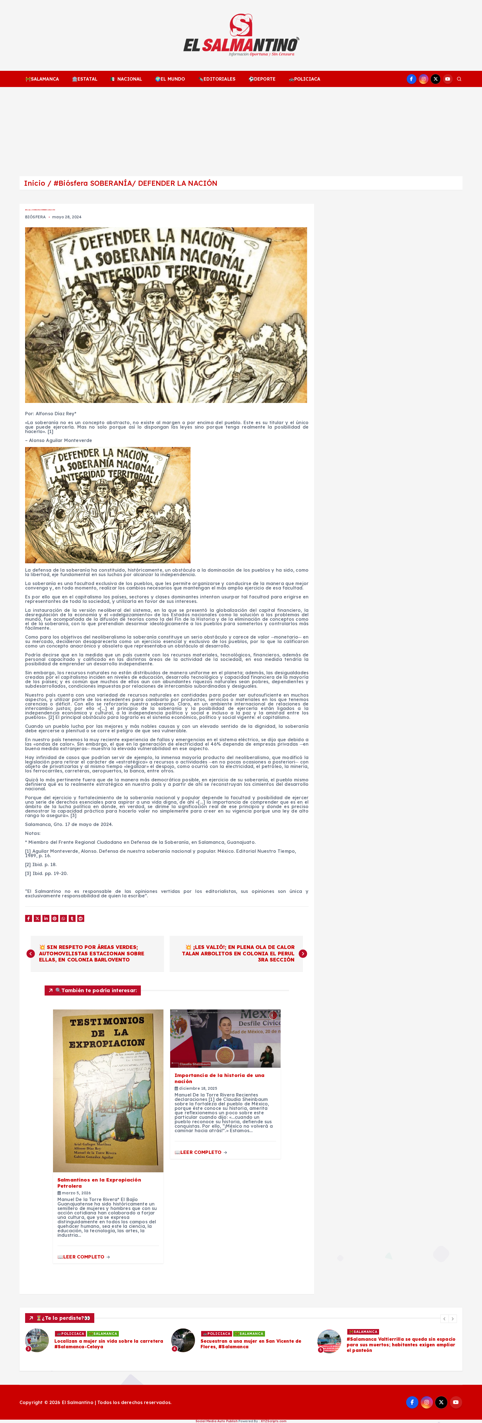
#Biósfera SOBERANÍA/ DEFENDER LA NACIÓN (135, 183)
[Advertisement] (241, 129)
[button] (444, 1319)
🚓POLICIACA (304, 79)
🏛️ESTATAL (84, 79)
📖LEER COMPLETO (81, 1257)
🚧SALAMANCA (42, 79)
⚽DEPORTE (262, 79)
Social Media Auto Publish (217, 1421)
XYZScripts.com (273, 1421)
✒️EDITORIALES (216, 79)
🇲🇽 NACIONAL (126, 79)
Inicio (34, 183)
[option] (95, 1340)
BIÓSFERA (35, 216)
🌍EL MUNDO (170, 79)
